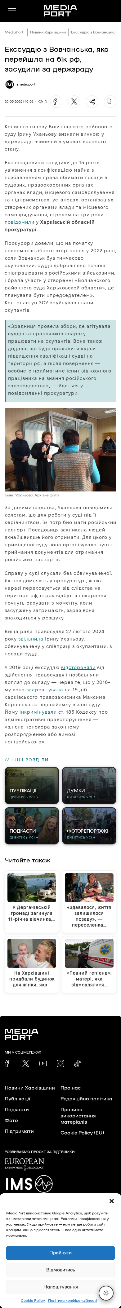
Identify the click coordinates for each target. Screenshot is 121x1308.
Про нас (70, 1088)
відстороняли (78, 667)
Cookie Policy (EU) (82, 1132)
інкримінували (38, 712)
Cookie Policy (33, 1300)
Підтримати (19, 1131)
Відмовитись (60, 1270)
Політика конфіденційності (72, 1300)
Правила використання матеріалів (78, 1116)
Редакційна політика (86, 1098)
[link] (8, 1063)
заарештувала (44, 689)
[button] (112, 1201)
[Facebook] (56, 101)
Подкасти (17, 1109)
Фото (11, 1120)
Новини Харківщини (48, 32)
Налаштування (60, 1287)
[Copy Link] (110, 101)
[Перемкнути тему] (106, 1293)
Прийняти (60, 1253)
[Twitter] (74, 101)
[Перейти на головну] (60, 11)
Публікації (17, 1098)
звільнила (30, 638)
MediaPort (14, 32)
